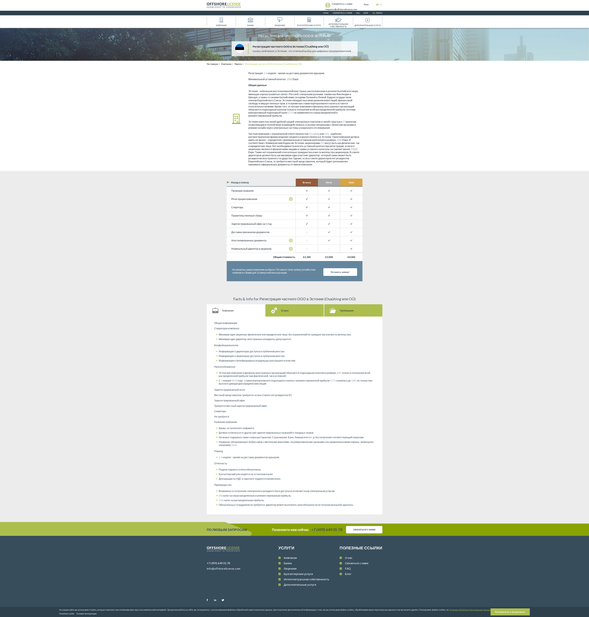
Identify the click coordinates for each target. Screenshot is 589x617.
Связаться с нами (356, 563)
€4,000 (351, 256)
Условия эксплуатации (86, 613)
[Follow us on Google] (232, 600)
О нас (326, 13)
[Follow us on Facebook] (210, 600)
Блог (366, 13)
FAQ (358, 13)
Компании (221, 25)
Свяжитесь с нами (342, 13)
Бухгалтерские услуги (309, 25)
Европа (238, 64)
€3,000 (329, 256)
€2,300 (307, 256)
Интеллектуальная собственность (338, 25)
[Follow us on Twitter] (225, 600)
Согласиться (510, 612)
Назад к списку (240, 182)
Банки (250, 25)
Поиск (379, 13)
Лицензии (280, 25)
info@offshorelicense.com (223, 568)
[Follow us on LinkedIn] (217, 600)
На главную (212, 64)
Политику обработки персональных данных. (470, 610)
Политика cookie (66, 613)
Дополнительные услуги (367, 25)
